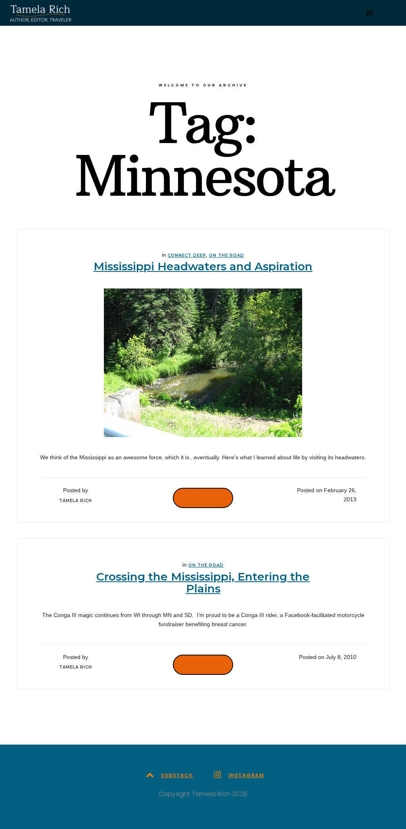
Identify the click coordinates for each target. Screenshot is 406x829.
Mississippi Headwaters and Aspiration (203, 266)
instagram (246, 775)
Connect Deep (187, 255)
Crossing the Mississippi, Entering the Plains (203, 583)
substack (177, 775)
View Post (203, 498)
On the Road (226, 255)
